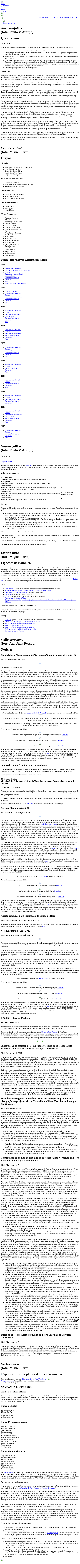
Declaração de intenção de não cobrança (18, 270)
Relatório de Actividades (13, 268)
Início (3, 4)
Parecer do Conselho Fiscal (14, 274)
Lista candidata (10, 276)
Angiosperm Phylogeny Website (15, 598)
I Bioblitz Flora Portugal (49, 1032)
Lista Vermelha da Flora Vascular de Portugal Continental (36, 1488)
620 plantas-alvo (8, 1472)
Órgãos (3, 7)
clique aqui (28, 465)
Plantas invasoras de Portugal (14, 631)
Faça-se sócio (6, 461)
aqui (48, 753)
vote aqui (42, 876)
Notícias (3, 11)
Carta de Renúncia (11, 291)
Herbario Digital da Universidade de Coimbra (20, 623)
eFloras (7, 596)
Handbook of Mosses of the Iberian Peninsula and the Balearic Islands (28, 590)
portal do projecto (52, 1533)
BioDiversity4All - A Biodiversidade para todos (20, 629)
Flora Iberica (9, 589)
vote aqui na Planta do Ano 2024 (36, 713)
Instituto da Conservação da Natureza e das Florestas (22, 621)
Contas (7, 272)
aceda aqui (29, 803)
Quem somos (5, 6)
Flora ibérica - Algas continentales (16, 592)
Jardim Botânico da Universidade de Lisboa (19, 627)
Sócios (3, 9)
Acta (6, 281)
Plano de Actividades (12, 278)
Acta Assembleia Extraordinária (15, 283)
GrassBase (8, 594)
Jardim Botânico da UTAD (14, 625)
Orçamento (8, 279)
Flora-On (8, 620)
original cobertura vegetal (49, 824)
